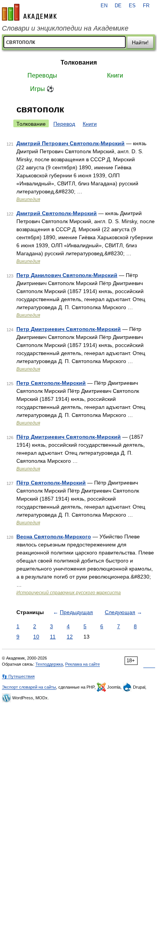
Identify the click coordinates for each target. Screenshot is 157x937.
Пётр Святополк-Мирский (51, 483)
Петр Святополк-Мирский (51, 383)
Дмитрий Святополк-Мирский (56, 213)
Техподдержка (49, 664)
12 (70, 637)
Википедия (28, 199)
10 (36, 637)
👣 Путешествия (18, 676)
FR (146, 5)
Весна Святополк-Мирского (53, 536)
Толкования (79, 62)
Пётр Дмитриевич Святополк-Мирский (68, 437)
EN (104, 5)
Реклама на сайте (82, 664)
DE (118, 5)
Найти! (140, 42)
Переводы (42, 75)
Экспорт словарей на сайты (29, 687)
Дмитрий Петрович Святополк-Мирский (70, 143)
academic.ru (29, 12)
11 (53, 637)
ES (132, 5)
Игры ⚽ (42, 89)
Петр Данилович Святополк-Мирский (66, 275)
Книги (115, 75)
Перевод (64, 124)
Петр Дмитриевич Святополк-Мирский (68, 329)
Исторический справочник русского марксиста (68, 592)
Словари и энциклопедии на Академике (65, 28)
